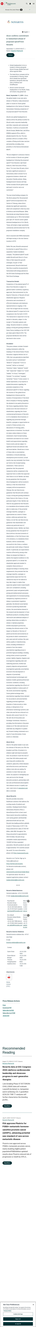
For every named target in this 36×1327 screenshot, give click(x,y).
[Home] (8, 3)
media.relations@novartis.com (15, 880)
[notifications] (30, 3)
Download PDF (7, 1008)
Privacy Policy (7, 1310)
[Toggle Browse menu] (29, 9)
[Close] (33, 1304)
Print (4, 1005)
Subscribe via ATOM (9, 1013)
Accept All (18, 1323)
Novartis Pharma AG (17, 51)
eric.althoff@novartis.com (14, 925)
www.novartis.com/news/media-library (17, 872)
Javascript (6, 1015)
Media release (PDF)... (8, 984)
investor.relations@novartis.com (15, 942)
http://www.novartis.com (21, 853)
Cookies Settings (18, 1314)
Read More (7, 1106)
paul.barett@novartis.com (14, 911)
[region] (18, 1314)
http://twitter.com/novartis (14, 864)
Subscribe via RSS (8, 1010)
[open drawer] (33, 3)
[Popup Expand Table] (28, 901)
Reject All (18, 1319)
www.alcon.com (23, 788)
